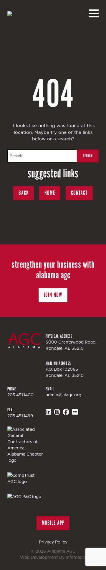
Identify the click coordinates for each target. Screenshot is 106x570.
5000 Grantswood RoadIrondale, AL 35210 (70, 345)
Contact (79, 193)
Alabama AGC (34, 13)
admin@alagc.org (63, 395)
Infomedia (76, 557)
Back (24, 193)
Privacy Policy (53, 542)
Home (49, 193)
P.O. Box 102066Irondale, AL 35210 (65, 372)
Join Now (53, 295)
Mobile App (53, 523)
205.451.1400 (20, 395)
